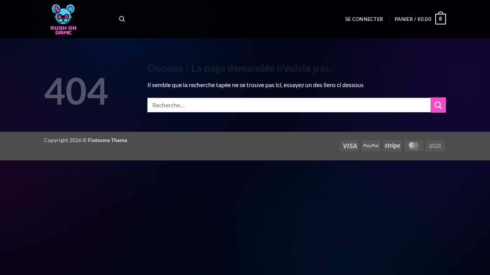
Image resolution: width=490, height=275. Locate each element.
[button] (364, 19)
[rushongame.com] (76, 19)
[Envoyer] (438, 104)
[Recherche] (122, 19)
